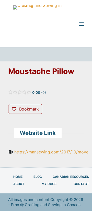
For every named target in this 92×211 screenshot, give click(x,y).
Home (17, 177)
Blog (37, 177)
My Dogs (49, 184)
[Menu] (81, 24)
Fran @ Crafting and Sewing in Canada (46, 204)
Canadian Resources (71, 177)
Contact (81, 184)
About (18, 184)
